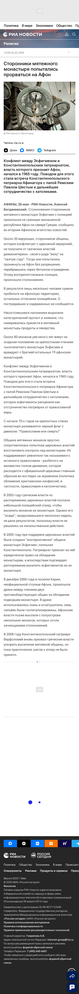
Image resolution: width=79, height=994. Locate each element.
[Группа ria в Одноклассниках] (51, 843)
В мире (57, 864)
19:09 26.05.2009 (14, 52)
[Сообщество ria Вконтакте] (37, 843)
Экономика (42, 864)
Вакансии (10, 886)
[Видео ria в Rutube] (64, 843)
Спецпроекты (12, 870)
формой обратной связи (38, 947)
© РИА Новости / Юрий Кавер (19, 133)
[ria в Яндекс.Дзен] (23, 843)
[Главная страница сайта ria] (22, 34)
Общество (25, 864)
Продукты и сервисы (53, 870)
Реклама (30, 870)
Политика (9, 864)
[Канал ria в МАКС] (10, 843)
